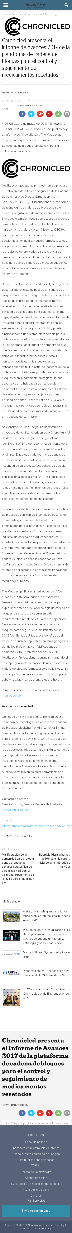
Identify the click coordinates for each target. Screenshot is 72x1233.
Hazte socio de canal (36, 1189)
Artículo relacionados (17, 896)
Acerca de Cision (36, 1178)
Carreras (36, 1195)
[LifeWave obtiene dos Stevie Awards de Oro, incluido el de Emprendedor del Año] (11, 997)
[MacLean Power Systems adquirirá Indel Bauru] (11, 954)
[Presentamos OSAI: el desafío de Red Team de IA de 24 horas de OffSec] (11, 973)
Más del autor (12, 901)
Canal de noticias (36, 1142)
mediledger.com (12, 695)
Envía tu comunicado (36, 1210)
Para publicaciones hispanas (36, 1160)
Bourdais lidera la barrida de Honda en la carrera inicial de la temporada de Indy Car (54, 860)
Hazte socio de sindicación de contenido (36, 1183)
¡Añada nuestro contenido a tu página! (36, 1154)
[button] (66, 5)
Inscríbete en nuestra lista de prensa (36, 1148)
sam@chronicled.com (16, 809)
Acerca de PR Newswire (36, 1172)
